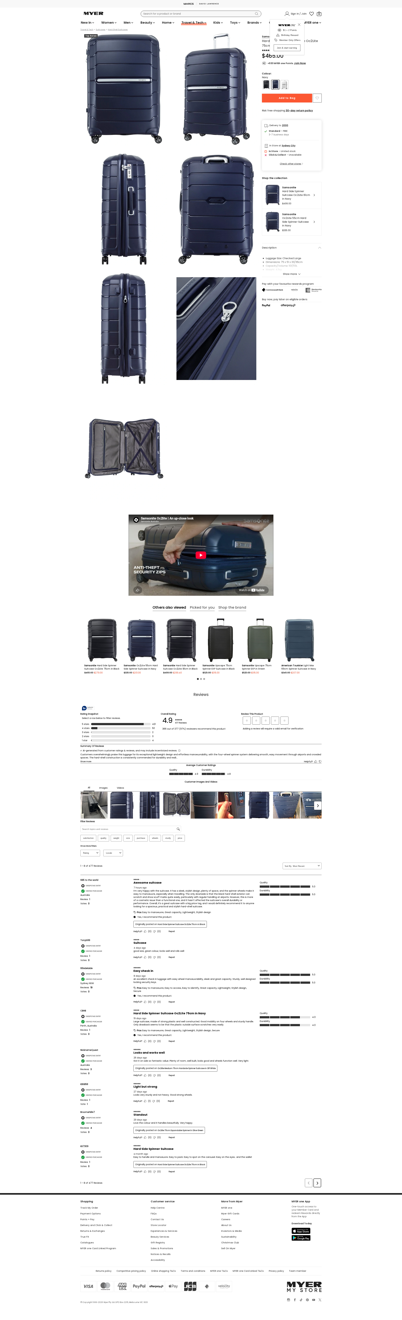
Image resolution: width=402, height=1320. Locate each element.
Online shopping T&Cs (163, 1271)
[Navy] (275, 84)
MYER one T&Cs (219, 1271)
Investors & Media (231, 1231)
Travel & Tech (86, 30)
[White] (284, 84)
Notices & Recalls (161, 1254)
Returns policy (103, 1271)
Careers (225, 1219)
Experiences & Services (164, 1231)
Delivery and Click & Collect (96, 1225)
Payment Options (90, 1213)
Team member (297, 1271)
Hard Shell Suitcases (118, 30)
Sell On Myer (228, 1248)
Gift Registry (158, 1242)
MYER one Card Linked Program (98, 1248)
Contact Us (157, 1219)
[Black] (266, 84)
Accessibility (158, 1260)
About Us (226, 1225)
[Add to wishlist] (317, 98)
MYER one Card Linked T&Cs (248, 1271)
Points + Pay (87, 1219)
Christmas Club (230, 1242)
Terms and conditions (193, 1271)
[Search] (257, 14)
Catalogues (87, 1242)
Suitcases (100, 30)
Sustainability (229, 1236)
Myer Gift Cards (230, 1213)
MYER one (226, 1207)
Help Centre (158, 1207)
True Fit (84, 1236)
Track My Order (89, 1207)
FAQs (154, 1213)
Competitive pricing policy (131, 1271)
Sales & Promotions (162, 1248)
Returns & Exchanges (92, 1231)
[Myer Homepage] (93, 15)
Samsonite (269, 36)
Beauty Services (160, 1236)
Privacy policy (276, 1271)
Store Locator (158, 1225)
